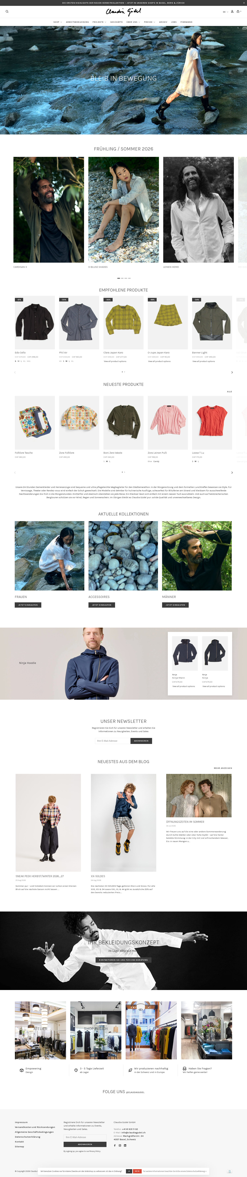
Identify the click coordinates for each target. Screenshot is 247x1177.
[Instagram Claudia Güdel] (120, 1145)
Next (232, 372)
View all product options (115, 361)
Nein (137, 1171)
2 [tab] (122, 277)
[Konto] (232, 12)
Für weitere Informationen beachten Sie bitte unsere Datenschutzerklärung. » (174, 1171)
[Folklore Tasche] (35, 423)
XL (24, 361)
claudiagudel (135, 1092)
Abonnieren (141, 741)
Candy (156, 461)
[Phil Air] (79, 322)
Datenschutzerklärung (27, 1136)
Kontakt (19, 1141)
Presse (148, 22)
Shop (56, 22)
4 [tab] (129, 277)
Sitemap (19, 1146)
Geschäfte (116, 22)
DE (224, 12)
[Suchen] (7, 12)
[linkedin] (125, 1145)
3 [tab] (125, 277)
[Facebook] (115, 1145)
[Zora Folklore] (79, 423)
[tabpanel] (48, 213)
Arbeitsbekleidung (77, 22)
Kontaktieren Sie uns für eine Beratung (123, 960)
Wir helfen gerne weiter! (195, 1072)
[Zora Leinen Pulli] (168, 423)
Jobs (174, 22)
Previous (14, 372)
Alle (229, 391)
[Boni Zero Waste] (123, 423)
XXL (28, 361)
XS (60, 361)
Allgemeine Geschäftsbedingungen (34, 1132)
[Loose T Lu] (212, 423)
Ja (129, 1171)
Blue (150, 461)
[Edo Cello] (35, 322)
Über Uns (132, 22)
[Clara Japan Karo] (123, 322)
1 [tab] (118, 277)
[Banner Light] (212, 322)
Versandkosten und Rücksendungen (35, 1127)
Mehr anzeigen (223, 768)
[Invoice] (229, 1172)
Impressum (21, 1122)
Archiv (163, 22)
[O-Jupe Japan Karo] (168, 322)
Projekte (98, 22)
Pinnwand (186, 22)
